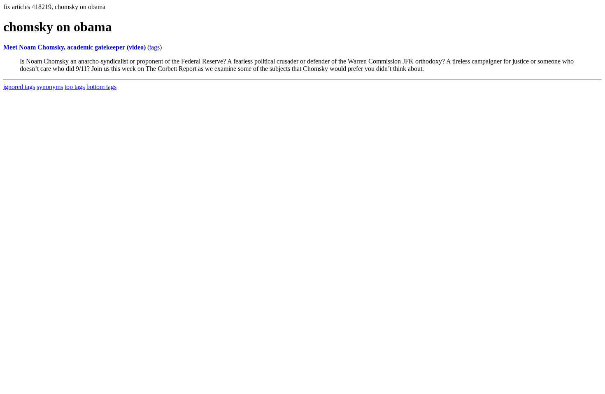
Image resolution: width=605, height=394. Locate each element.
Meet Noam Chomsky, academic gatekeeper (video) (74, 47)
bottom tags (101, 86)
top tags (75, 86)
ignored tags (19, 86)
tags (154, 47)
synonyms (50, 86)
